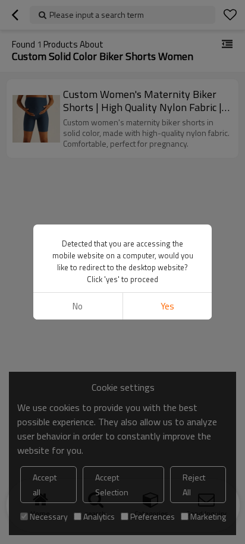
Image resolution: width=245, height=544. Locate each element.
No (78, 306)
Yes (167, 306)
